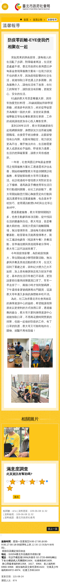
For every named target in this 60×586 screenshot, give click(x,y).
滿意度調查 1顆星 (12, 481)
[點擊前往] (16, 442)
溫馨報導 (52, 19)
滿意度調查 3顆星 (32, 481)
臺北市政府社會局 (32, 6)
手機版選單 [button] (5, 6)
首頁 (26, 19)
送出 (9, 497)
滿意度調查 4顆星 (42, 481)
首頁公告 (37, 19)
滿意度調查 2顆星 (22, 481)
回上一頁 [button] (52, 529)
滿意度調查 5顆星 (9, 488)
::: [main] (2, 16)
